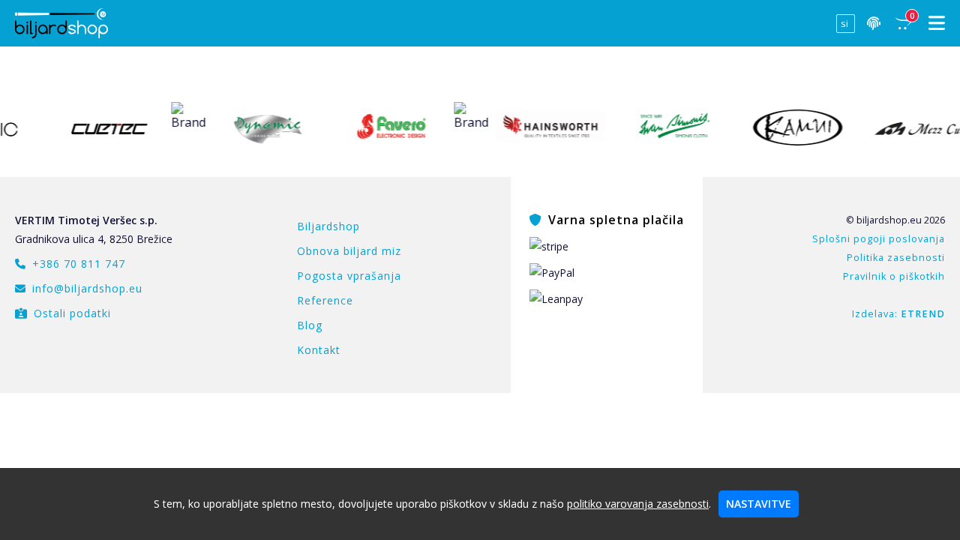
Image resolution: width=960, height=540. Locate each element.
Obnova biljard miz (349, 251)
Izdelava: (898, 314)
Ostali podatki (72, 313)
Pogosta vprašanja (349, 275)
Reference (325, 300)
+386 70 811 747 (78, 263)
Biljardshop (328, 226)
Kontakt (318, 350)
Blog (309, 325)
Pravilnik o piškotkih (894, 276)
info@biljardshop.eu (87, 288)
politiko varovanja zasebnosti (638, 503)
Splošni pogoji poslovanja (878, 238)
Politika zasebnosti (896, 257)
